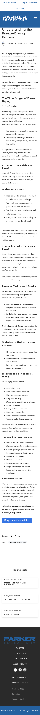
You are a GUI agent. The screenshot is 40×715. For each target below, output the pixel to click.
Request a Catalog (18, 699)
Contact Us (16, 694)
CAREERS (20, 648)
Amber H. (10, 43)
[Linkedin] (19, 536)
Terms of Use (20, 658)
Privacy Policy (20, 653)
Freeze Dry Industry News (17, 542)
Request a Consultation (17, 520)
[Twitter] (11, 536)
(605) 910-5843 (18, 689)
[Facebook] (15, 536)
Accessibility (20, 663)
